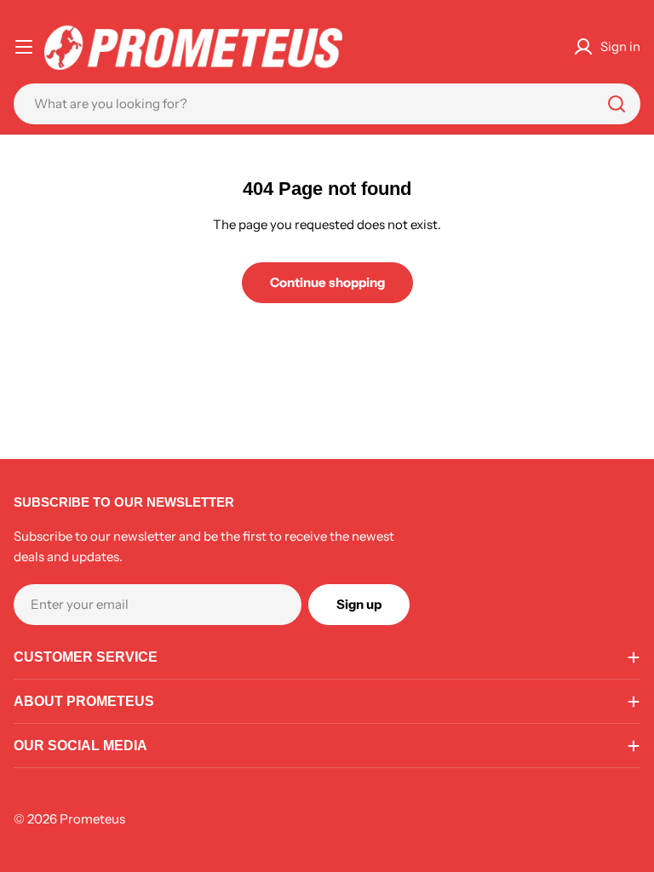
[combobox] (327, 103)
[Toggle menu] (24, 47)
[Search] (616, 104)
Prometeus (92, 819)
